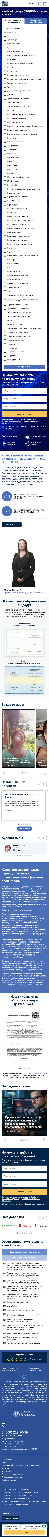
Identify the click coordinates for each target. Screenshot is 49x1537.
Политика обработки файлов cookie (17, 1495)
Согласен (24, 1532)
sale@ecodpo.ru (8, 1439)
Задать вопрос (11, 524)
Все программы (24, 367)
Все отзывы (24, 828)
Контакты (6, 1468)
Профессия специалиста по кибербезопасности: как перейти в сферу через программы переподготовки (23, 1122)
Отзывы (5, 1462)
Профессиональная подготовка (24, 1252)
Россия (34, 4)
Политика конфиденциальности (15, 1498)
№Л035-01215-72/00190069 (34, 1073)
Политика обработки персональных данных (20, 1492)
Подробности (32, 1528)
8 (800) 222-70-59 (15, 1432)
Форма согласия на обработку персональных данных (24, 1501)
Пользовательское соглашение (15, 1489)
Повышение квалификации (36, 21)
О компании (7, 1459)
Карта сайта (7, 1471)
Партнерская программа (12, 1474)
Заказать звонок (24, 414)
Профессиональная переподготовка (13, 21)
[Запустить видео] (18, 738)
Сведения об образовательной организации (20, 1465)
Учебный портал (9, 1480)
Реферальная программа (12, 1477)
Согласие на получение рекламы (16, 1504)
